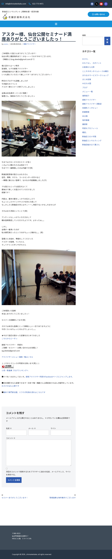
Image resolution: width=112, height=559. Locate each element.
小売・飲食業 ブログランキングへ (15, 370)
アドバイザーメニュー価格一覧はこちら (17, 357)
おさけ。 (85, 59)
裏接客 (85, 124)
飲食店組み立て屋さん (91, 144)
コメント (10, 438)
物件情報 (85, 120)
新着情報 (85, 112)
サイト (53, 428)
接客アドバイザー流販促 (92, 103)
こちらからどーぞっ (9, 338)
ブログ (85, 87)
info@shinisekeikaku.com (15, 3)
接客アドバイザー (29, 44)
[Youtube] (101, 4)
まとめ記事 (86, 79)
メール (32, 428)
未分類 (85, 116)
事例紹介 (85, 95)
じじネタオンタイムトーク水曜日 (95, 71)
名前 (9, 428)
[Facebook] (92, 4)
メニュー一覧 (87, 91)
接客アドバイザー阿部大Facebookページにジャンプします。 (50, 376)
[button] (56, 24)
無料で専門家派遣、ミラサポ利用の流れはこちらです (24, 392)
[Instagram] (106, 4)
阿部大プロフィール (90, 128)
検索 (84, 35)
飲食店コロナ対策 (89, 136)
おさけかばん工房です (10, 386)
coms (6, 44)
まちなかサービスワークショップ (95, 75)
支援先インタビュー (90, 107)
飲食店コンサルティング (91, 140)
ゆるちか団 (86, 83)
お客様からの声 (88, 67)
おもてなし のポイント (91, 63)
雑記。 (85, 132)
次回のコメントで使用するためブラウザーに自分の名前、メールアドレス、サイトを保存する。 (38, 473)
